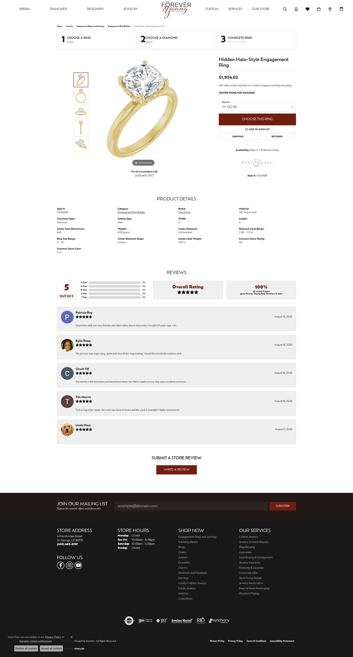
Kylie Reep (83, 341)
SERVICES (235, 9)
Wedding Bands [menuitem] (188, 542)
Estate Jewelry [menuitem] (187, 588)
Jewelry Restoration (251, 583)
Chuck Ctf (82, 369)
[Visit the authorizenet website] (129, 620)
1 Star (84, 297)
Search (70, 42)
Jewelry (130, 9)
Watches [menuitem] (183, 593)
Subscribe (283, 506)
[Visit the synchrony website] (219, 620)
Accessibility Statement (282, 641)
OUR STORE (261, 9)
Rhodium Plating (249, 593)
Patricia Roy (84, 312)
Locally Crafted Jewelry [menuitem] (192, 583)
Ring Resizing (247, 547)
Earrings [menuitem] (183, 578)
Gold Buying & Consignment (256, 557)
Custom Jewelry (248, 537)
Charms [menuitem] (183, 568)
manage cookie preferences (35, 641)
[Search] (285, 9)
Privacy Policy (235, 641)
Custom (212, 9)
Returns (277, 137)
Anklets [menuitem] (182, 557)
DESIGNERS (95, 9)
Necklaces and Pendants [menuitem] (192, 573)
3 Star (84, 290)
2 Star (84, 294)
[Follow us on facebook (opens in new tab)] (60, 565)
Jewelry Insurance (249, 562)
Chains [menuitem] (182, 552)
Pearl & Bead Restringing (254, 588)
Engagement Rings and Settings (90, 26)
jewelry (69, 26)
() (143, 283)
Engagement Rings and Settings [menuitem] (197, 537)
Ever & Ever (184, 212)
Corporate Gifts (248, 573)
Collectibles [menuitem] (185, 599)
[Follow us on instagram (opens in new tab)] (69, 565)
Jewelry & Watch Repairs (254, 542)
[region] (143, 112)
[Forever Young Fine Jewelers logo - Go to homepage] (176, 9)
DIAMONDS (58, 9)
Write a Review (176, 469)
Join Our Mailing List (82, 504)
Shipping (238, 137)
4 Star (84, 286)
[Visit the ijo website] (145, 620)
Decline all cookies (26, 648)
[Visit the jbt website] (162, 620)
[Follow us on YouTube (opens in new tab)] (78, 565)
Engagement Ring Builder (119, 26)
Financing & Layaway (251, 568)
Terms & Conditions (256, 641)
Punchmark (77, 649)
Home (59, 26)
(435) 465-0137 (144, 175)
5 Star (84, 283)
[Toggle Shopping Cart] (319, 9)
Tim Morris (83, 397)
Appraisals (245, 552)
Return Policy (217, 641)
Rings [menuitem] (181, 547)
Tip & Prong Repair (250, 578)
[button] (132, 159)
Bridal (24, 9)
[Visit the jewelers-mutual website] (181, 620)
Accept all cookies (51, 648)
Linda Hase (83, 425)
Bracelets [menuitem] (184, 562)
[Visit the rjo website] (200, 620)
